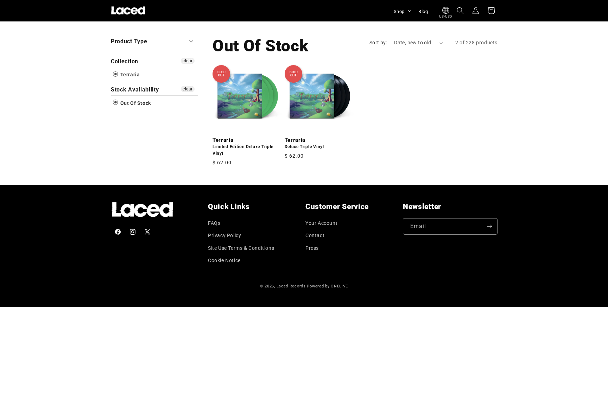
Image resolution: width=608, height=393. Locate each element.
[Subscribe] (489, 226)
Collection (124, 61)
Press (312, 248)
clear (188, 60)
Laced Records (291, 286)
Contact (314, 235)
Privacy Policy (224, 235)
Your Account (321, 223)
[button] (402, 11)
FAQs (214, 223)
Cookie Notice (224, 260)
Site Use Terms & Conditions (241, 248)
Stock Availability (135, 89)
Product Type (129, 41)
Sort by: (378, 42)
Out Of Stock (135, 103)
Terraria (129, 74)
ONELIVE (339, 286)
